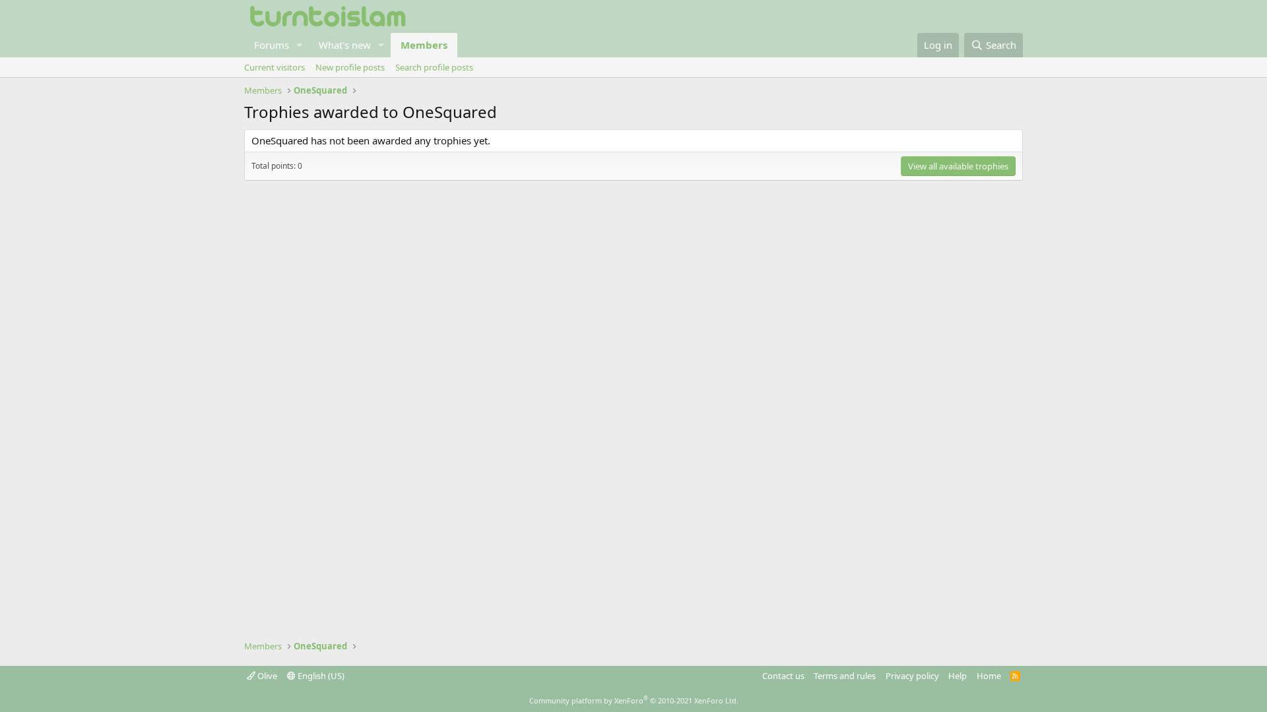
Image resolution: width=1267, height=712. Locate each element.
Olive (266, 676)
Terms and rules (845, 676)
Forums (271, 44)
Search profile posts (434, 67)
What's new (345, 44)
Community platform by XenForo (633, 700)
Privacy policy (912, 676)
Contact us (783, 676)
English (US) (320, 676)
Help (957, 676)
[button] (299, 45)
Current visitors (274, 67)
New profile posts (350, 67)
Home (989, 676)
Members (424, 44)
